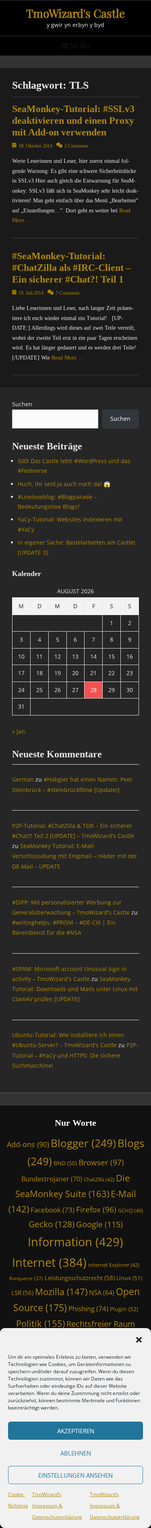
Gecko (51, 1224)
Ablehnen (75, 1453)
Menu (79, 46)
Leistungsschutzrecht (80, 1278)
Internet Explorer (113, 1264)
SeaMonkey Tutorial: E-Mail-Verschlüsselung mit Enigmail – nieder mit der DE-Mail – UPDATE (74, 856)
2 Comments (76, 146)
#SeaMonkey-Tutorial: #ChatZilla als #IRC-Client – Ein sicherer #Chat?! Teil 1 (71, 268)
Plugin (124, 1309)
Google (99, 1224)
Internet (49, 1262)
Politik (40, 1323)
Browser (101, 1162)
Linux (129, 1278)
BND (65, 1163)
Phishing (88, 1308)
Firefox (96, 1209)
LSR (22, 1293)
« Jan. (19, 731)
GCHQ (130, 1210)
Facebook (52, 1209)
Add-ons (28, 1144)
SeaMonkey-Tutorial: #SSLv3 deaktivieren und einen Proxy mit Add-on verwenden (73, 120)
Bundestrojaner (51, 1179)
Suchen (22, 404)
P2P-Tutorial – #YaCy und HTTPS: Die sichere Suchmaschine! (75, 1055)
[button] (139, 1340)
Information (75, 1242)
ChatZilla (99, 1179)
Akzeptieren (75, 1431)
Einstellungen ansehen (75, 1475)
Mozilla (61, 1291)
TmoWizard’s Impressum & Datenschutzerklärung (57, 1505)
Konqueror (26, 1278)
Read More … (68, 358)
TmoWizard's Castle (75, 13)
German (23, 779)
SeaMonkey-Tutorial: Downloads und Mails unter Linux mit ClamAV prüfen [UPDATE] (75, 989)
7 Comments (68, 293)
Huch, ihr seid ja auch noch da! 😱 (64, 484)
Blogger (83, 1143)
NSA (101, 1292)
